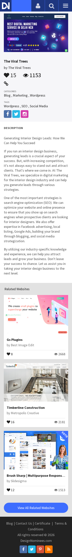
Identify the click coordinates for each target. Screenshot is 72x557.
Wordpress (37, 95)
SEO (24, 106)
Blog (7, 95)
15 (12, 73)
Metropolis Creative (25, 413)
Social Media (39, 106)
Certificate (42, 523)
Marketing (20, 95)
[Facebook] (23, 549)
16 (12, 422)
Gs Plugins (14, 339)
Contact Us (24, 523)
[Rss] (49, 549)
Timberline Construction (26, 407)
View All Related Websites (36, 508)
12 (12, 490)
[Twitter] (32, 549)
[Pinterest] (40, 549)
